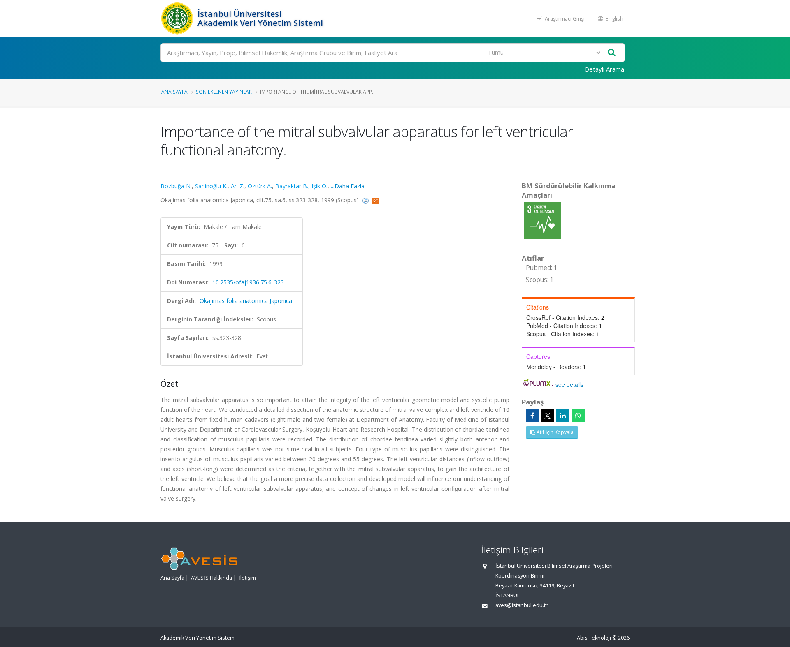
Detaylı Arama (604, 69)
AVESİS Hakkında (211, 577)
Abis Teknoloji (594, 637)
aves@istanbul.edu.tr (521, 605)
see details (569, 384)
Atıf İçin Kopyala (554, 432)
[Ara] (611, 53)
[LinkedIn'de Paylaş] (562, 415)
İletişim (247, 577)
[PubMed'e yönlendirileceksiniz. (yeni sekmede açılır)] (366, 200)
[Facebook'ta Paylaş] (532, 415)
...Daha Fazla (348, 186)
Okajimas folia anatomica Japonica (246, 301)
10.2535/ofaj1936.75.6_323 (248, 282)
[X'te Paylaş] (547, 415)
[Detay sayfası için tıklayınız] (542, 220)
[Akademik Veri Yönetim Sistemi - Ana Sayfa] (177, 18)
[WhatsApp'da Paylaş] (578, 415)
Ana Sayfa (174, 91)
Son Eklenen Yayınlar (224, 91)
